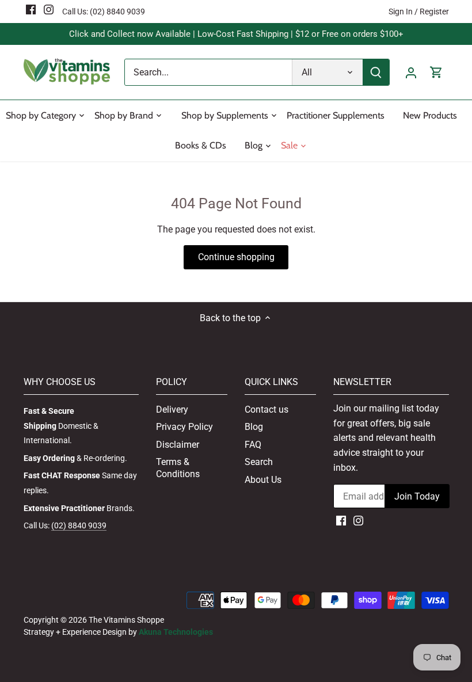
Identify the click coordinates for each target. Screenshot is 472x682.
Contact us (266, 409)
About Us (263, 479)
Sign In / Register (419, 11)
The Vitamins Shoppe (126, 620)
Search (259, 461)
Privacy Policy (184, 426)
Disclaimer (177, 444)
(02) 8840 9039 (117, 11)
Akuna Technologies (176, 632)
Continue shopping (236, 257)
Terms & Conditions (178, 467)
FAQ (253, 444)
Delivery (172, 409)
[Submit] (376, 72)
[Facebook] (31, 9)
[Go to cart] (436, 72)
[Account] (411, 72)
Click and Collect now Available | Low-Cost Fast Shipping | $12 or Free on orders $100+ (236, 34)
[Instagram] (49, 9)
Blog (254, 426)
